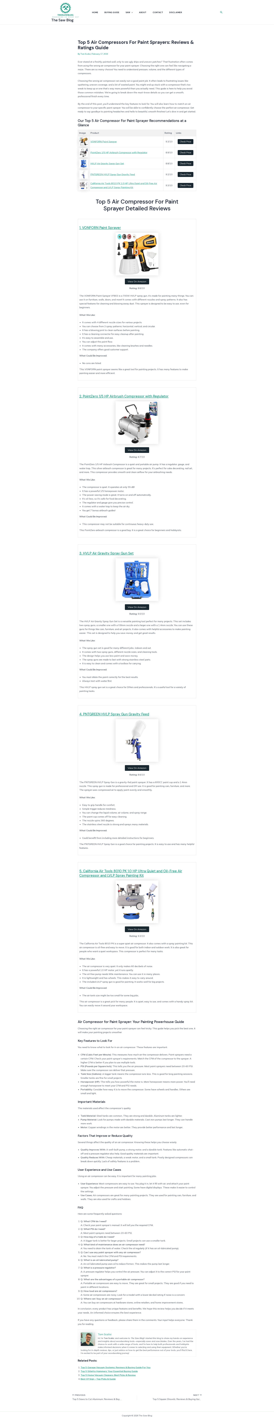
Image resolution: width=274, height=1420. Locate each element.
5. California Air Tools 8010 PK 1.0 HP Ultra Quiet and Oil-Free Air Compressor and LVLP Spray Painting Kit (130, 873)
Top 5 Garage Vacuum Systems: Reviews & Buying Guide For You (115, 1367)
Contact (158, 12)
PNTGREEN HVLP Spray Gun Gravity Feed (112, 174)
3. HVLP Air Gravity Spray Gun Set (106, 553)
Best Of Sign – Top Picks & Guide (98, 1378)
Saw (128, 12)
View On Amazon (137, 281)
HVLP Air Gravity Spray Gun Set (107, 163)
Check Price (185, 141)
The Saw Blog (62, 20)
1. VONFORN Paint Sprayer (100, 227)
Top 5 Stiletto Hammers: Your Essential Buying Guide (109, 1371)
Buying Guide (111, 12)
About (142, 12)
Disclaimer (175, 12)
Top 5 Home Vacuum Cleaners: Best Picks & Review (108, 1375)
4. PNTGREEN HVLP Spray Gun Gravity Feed (114, 714)
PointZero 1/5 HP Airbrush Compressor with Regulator (118, 152)
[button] (131, 12)
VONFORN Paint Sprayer (103, 141)
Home (95, 12)
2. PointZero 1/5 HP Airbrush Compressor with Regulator (124, 396)
